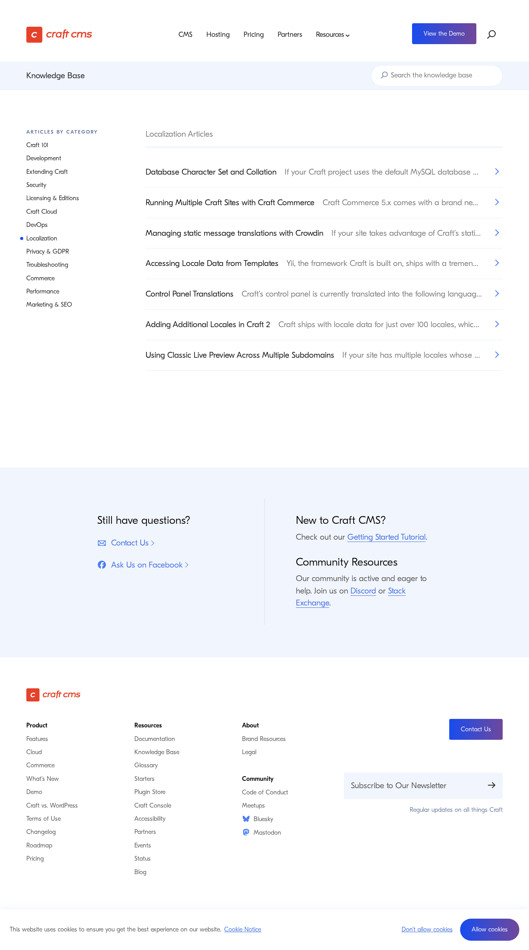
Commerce (40, 278)
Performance (42, 291)
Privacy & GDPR (47, 251)
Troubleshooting (47, 264)
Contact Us (130, 542)
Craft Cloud (41, 211)
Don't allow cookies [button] (427, 929)
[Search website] (492, 34)
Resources (330, 35)
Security (36, 185)
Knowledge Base (55, 75)
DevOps (37, 224)
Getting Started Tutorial (386, 537)
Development (43, 158)
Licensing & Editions (52, 198)
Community (257, 778)
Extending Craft (47, 171)
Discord (363, 590)
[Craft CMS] (85, 34)
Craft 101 (37, 145)
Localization (41, 238)
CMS (185, 35)
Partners (290, 35)
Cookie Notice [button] (242, 929)
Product (36, 725)
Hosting (218, 35)
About (250, 725)
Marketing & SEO (49, 304)
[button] (489, 930)
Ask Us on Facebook (147, 564)
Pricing (254, 35)
